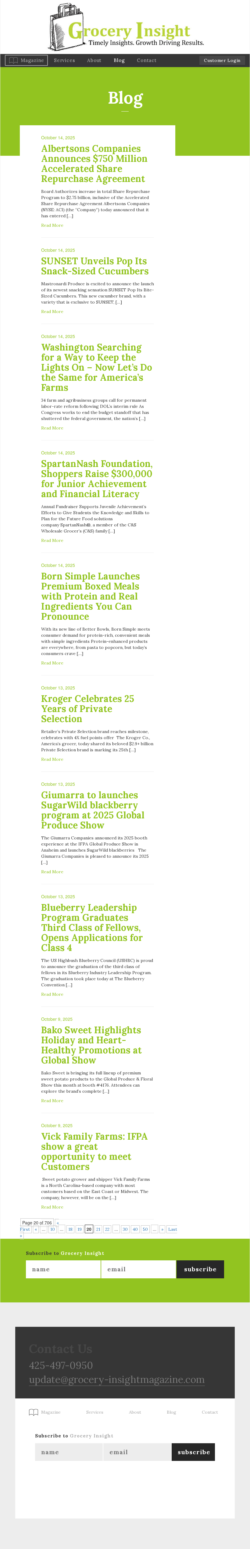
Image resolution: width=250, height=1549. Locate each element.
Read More (52, 225)
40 (135, 1229)
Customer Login (222, 60)
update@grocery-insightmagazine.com (117, 1379)
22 (107, 1229)
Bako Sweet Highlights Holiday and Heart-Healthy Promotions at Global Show (91, 1045)
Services (64, 60)
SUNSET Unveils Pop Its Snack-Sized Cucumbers (95, 266)
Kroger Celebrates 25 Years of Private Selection (87, 709)
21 (98, 1229)
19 (79, 1229)
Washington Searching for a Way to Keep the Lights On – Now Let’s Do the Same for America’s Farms (96, 367)
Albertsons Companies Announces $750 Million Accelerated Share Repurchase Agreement (94, 163)
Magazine (32, 60)
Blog (119, 60)
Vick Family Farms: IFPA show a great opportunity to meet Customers (94, 1151)
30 (125, 1229)
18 (70, 1229)
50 (145, 1229)
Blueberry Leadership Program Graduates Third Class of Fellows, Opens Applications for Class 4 (92, 927)
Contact (146, 60)
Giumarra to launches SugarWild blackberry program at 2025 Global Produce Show (93, 810)
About (94, 60)
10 (52, 1229)
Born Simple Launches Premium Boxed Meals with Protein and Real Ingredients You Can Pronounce (90, 596)
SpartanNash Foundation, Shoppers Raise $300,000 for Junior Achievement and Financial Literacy (97, 479)
